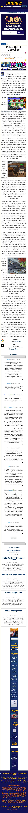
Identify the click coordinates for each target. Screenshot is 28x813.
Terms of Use (11, 806)
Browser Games (23, 777)
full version (18, 341)
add (14, 730)
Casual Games (14, 777)
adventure (23, 81)
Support (18, 806)
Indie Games (14, 778)
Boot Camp (13, 348)
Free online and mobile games (14, 3)
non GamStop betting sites (20, 12)
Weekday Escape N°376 (13, 592)
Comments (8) (13, 60)
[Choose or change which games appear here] (16, 727)
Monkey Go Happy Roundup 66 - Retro (13, 559)
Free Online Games (5, 777)
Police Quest (16, 94)
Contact (17, 807)
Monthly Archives (14, 743)
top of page (19, 550)
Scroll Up (10, 547)
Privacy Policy (4, 806)
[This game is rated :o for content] (25, 60)
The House (20, 780)
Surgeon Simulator (5, 780)
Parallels (20, 348)
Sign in (11, 552)
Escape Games (21, 778)
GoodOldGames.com (6, 111)
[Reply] (22, 379)
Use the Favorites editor (14, 737)
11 (12, 597)
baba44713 (11, 490)
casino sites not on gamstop (11, 12)
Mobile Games (6, 778)
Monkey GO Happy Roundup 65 (13, 574)
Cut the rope (14, 780)
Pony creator (20, 781)
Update (13, 537)
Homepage (16, 547)
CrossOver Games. (13, 349)
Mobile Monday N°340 (13, 611)
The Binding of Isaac (11, 781)
